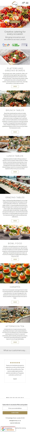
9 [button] (20, 398)
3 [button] (10, 398)
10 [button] (21, 398)
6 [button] (15, 398)
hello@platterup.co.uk (15, 420)
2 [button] (8, 398)
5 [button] (13, 398)
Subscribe (15, 412)
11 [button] (23, 398)
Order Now (15, 21)
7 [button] (16, 398)
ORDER (15, 86)
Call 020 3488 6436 (15, 423)
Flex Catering (22, 428)
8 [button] (18, 398)
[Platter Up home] (15, 4)
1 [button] (7, 398)
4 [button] (12, 398)
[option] (15, 17)
